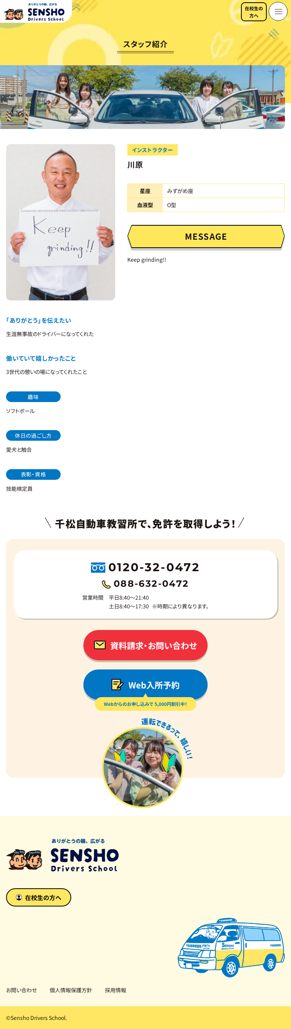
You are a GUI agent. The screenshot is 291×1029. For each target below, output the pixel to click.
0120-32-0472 (154, 567)
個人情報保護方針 (71, 990)
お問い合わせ (21, 990)
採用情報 (115, 990)
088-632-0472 (151, 583)
